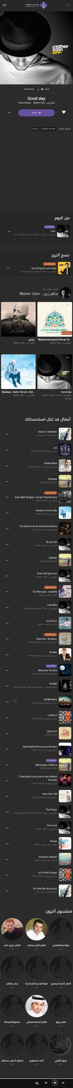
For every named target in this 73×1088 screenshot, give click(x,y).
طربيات (34, 129)
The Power (51, 810)
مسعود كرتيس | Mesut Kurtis (43, 467)
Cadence (52, 715)
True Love (52, 826)
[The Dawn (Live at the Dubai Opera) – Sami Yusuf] (65, 528)
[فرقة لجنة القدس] (61, 929)
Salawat (53, 558)
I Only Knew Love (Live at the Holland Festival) (38, 779)
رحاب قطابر (12, 984)
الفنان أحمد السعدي (61, 984)
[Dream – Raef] (65, 843)
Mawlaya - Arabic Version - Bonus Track (18, 392)
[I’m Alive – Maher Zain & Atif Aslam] (65, 607)
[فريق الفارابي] (61, 1044)
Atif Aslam (29, 609)
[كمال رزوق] (61, 1006)
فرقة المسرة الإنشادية (36, 984)
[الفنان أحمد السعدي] (61, 967)
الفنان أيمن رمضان (36, 945)
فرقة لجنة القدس (60, 945)
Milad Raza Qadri (48, 483)
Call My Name (50, 700)
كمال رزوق (61, 1022)
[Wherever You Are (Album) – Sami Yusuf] (65, 670)
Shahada (52, 479)
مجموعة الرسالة (12, 1022)
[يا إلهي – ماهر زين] (18, 319)
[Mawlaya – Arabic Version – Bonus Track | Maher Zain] (18, 371)
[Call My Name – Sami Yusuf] (65, 701)
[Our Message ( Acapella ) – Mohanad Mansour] (65, 591)
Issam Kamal (24, 103)
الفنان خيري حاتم (12, 945)
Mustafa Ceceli (25, 235)
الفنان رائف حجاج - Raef (46, 845)
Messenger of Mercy (46, 765)
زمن (55, 448)
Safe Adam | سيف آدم (46, 435)
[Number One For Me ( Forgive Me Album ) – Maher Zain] (65, 512)
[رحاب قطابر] (12, 967)
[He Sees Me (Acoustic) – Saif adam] (65, 891)
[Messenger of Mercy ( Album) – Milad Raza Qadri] (65, 764)
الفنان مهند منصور (48, 595)
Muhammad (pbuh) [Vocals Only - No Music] (54, 340)
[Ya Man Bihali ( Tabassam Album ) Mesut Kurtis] (65, 465)
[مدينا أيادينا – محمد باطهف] (65, 623)
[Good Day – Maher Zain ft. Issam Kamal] (54, 371)
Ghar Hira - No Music (46, 639)
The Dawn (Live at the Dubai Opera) (38, 526)
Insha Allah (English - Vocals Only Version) (36, 497)
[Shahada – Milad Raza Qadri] (65, 481)
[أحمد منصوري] (36, 1044)
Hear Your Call (50, 794)
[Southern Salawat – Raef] (65, 859)
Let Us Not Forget (47, 873)
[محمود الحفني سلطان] (12, 1044)
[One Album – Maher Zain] (63, 231)
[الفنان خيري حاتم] (12, 929)
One (53, 231)
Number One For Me (46, 511)
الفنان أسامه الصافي (36, 1022)
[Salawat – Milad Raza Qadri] (65, 560)
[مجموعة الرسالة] (12, 1006)
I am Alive (52, 605)
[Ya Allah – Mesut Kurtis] (65, 654)
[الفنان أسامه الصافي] (36, 1006)
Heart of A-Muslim (47, 432)
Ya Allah (53, 652)
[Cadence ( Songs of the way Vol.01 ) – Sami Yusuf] (65, 717)
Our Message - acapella (45, 592)
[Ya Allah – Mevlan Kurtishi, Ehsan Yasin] (65, 686)
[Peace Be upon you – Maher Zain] (65, 575)
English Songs (48, 129)
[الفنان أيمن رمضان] (36, 929)
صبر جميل (52, 731)
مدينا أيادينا (51, 621)
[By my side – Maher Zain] (65, 544)
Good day (66, 392)
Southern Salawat (47, 857)
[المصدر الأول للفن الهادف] (36, 5)
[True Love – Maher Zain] (65, 827)
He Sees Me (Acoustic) (45, 889)
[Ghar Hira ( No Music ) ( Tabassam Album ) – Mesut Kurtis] (65, 638)
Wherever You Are (47, 671)
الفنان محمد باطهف (47, 624)
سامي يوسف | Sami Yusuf (44, 530)
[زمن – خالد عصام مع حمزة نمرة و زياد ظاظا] (65, 450)
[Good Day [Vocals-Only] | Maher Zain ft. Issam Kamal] (64, 268)
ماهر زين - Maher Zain (44, 103)
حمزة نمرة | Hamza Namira (44, 451)
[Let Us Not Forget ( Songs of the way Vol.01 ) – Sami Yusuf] (65, 875)
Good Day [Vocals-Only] (44, 268)
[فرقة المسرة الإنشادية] (36, 967)
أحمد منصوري (36, 1061)
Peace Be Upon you (47, 574)
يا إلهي (31, 340)
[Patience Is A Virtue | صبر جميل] (65, 733)
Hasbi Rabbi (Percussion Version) (40, 747)
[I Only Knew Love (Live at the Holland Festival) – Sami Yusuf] (65, 780)
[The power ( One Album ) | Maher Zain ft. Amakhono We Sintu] (65, 812)
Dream (53, 841)
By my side (51, 542)
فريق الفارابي (51, 735)
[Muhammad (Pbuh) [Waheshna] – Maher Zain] (54, 319)
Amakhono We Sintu (24, 813)
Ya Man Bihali (50, 463)
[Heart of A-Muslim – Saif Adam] (65, 434)
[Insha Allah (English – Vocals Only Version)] (65, 497)
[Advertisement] (36, 175)
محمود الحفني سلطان (12, 1061)
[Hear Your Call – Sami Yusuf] (65, 796)
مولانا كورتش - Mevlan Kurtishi (42, 687)
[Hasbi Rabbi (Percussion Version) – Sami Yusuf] (65, 749)
